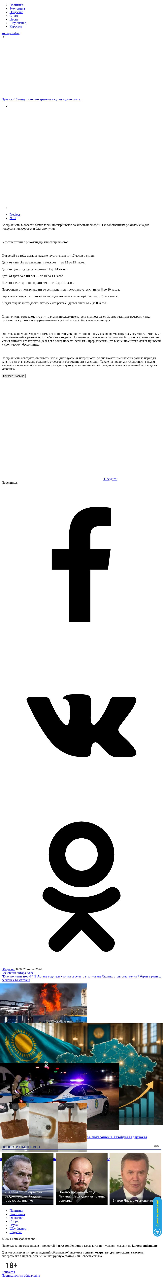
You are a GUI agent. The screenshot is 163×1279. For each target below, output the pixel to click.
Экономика (17, 8)
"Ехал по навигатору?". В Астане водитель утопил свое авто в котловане (51, 976)
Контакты (8, 1272)
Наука (14, 19)
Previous (15, 214)
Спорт (14, 15)
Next (13, 218)
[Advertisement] (81, 68)
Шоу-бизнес (18, 23)
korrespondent (10, 33)
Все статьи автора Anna (18, 972)
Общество (16, 12)
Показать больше (13, 375)
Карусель (16, 26)
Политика (16, 5)
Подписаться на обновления (21, 1275)
